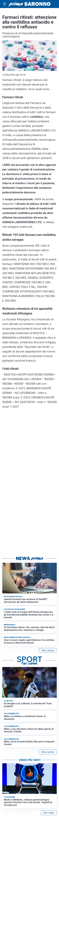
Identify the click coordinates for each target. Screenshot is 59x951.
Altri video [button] (48, 812)
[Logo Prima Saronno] (29, 4)
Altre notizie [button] (47, 650)
